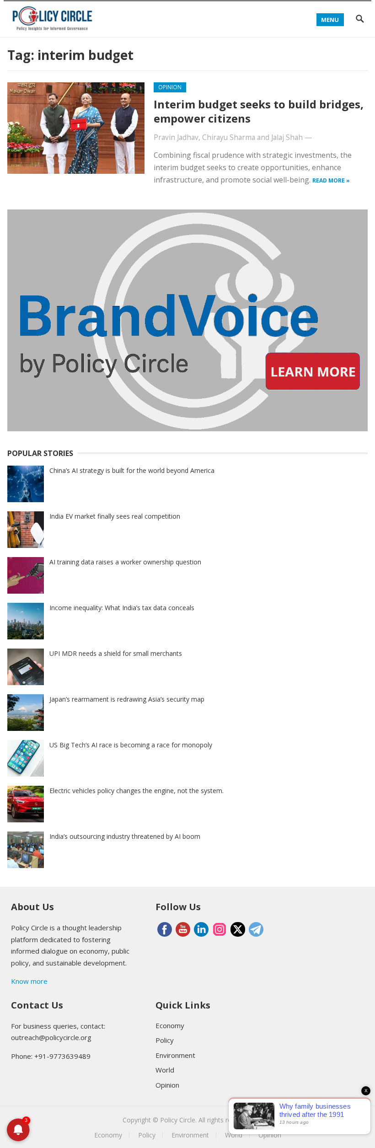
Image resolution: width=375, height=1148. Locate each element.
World (164, 1069)
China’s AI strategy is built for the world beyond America (131, 470)
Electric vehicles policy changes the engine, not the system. (136, 790)
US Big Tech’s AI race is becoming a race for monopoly (130, 744)
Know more (29, 981)
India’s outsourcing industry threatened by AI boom (124, 836)
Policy (164, 1040)
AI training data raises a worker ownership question (125, 562)
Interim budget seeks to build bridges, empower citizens (259, 111)
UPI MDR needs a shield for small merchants (115, 653)
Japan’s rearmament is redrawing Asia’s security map (126, 699)
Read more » (331, 180)
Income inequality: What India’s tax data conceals (121, 607)
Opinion (170, 87)
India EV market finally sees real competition (114, 516)
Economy (169, 1025)
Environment (175, 1055)
